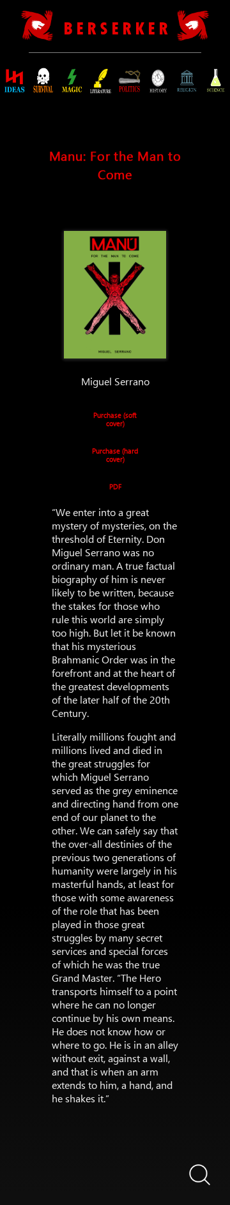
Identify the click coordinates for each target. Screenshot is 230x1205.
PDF (115, 486)
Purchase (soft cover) (115, 417)
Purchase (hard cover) (115, 453)
